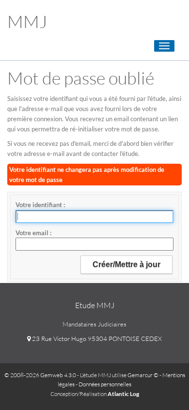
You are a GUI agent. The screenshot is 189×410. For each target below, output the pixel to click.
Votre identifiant (39, 205)
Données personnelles (105, 384)
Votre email (33, 233)
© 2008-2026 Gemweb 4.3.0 (40, 375)
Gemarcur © (142, 375)
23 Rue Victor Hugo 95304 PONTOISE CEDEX (96, 338)
